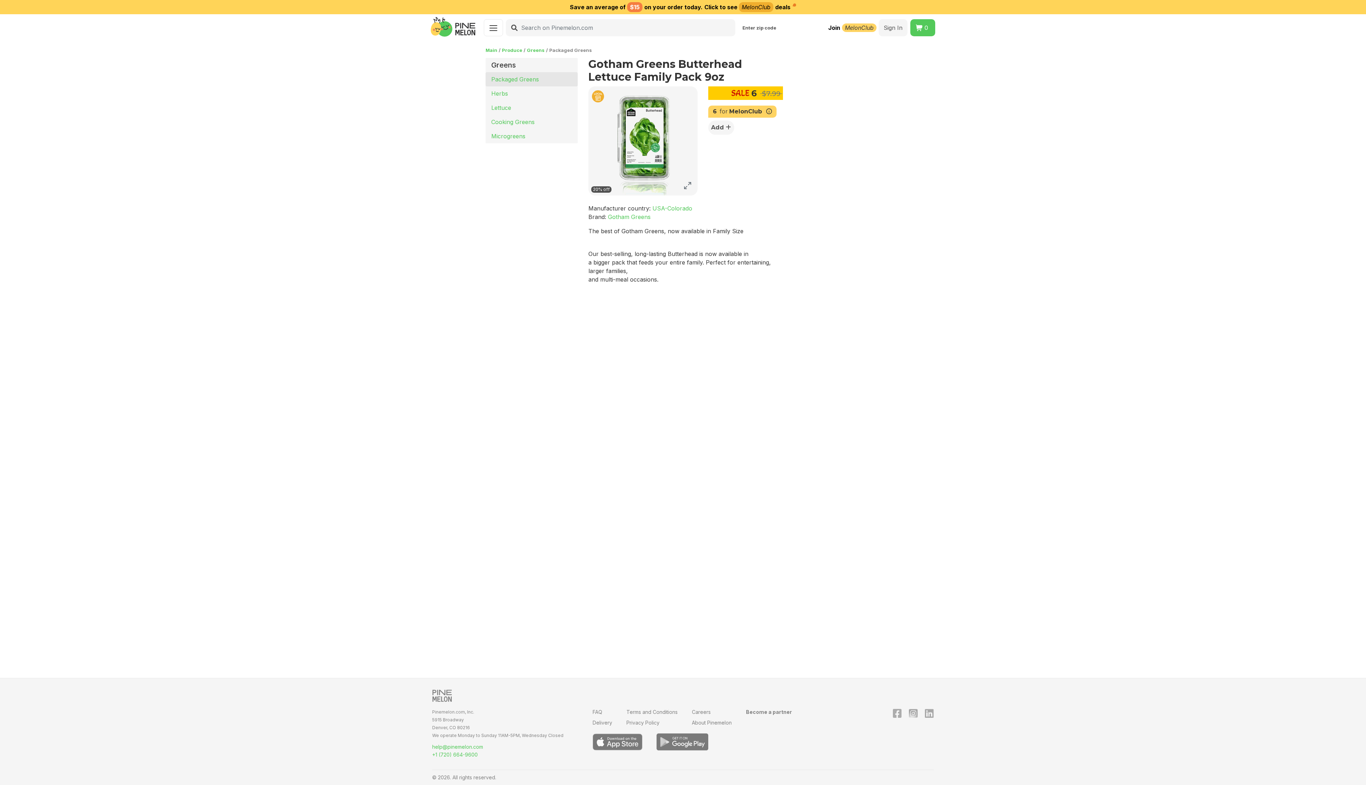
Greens (536, 50)
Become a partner (769, 712)
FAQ (597, 712)
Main (491, 50)
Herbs (499, 93)
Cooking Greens (513, 122)
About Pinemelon (712, 723)
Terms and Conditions (652, 712)
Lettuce (501, 107)
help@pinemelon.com (457, 747)
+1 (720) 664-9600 (455, 755)
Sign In (893, 27)
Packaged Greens (515, 79)
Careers (701, 712)
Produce (512, 50)
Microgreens (508, 136)
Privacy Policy (643, 723)
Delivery (602, 723)
